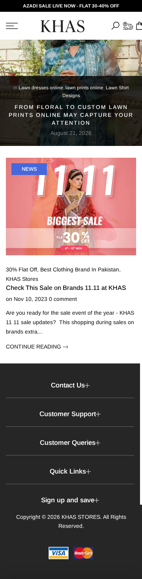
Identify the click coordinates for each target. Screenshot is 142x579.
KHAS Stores (22, 279)
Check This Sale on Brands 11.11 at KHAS (66, 287)
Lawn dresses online (41, 87)
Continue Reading (34, 346)
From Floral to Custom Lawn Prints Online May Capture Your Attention (71, 115)
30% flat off (21, 269)
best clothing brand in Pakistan (79, 269)
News (29, 169)
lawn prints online (84, 87)
